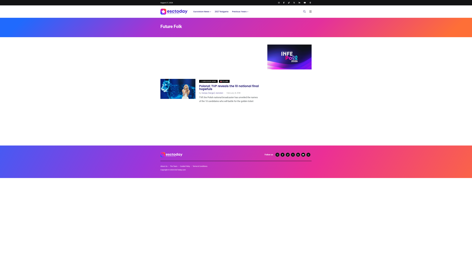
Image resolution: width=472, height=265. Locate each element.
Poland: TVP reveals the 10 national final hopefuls (229, 87)
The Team (173, 166)
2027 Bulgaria (221, 11)
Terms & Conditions (200, 166)
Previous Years (239, 11)
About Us (163, 166)
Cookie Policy (185, 166)
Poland (225, 81)
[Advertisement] (210, 62)
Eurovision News (201, 11)
